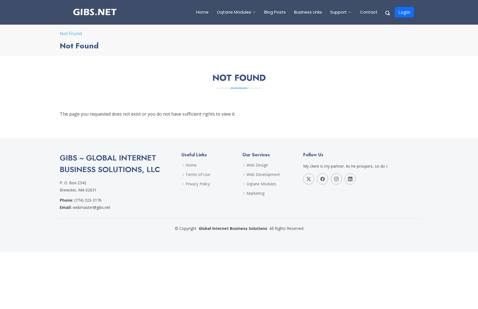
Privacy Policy (198, 184)
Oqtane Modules (261, 184)
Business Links (308, 12)
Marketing (255, 193)
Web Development (263, 174)
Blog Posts (275, 12)
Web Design (257, 165)
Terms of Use (198, 174)
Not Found (71, 33)
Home (202, 12)
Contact (369, 12)
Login (404, 12)
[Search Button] (388, 12)
